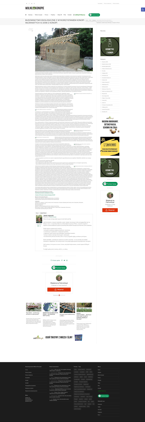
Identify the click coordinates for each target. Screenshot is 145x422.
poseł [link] (90, 399)
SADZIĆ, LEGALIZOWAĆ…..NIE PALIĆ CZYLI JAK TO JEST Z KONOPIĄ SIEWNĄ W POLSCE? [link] (84, 316)
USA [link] (88, 406)
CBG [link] (91, 372)
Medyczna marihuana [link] (106, 91)
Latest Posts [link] (43, 213)
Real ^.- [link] (99, 414)
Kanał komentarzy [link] (29, 400)
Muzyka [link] (103, 93)
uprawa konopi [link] (82, 406)
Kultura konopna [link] (105, 82)
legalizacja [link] (86, 384)
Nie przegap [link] (104, 95)
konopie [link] (76, 381)
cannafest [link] (82, 372)
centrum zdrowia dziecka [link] (79, 374)
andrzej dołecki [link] (81, 369)
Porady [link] (103, 100)
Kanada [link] (83, 379)
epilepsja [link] (76, 376)
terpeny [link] (89, 404)
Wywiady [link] (103, 111)
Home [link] (99, 369)
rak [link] (88, 401)
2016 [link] (75, 369)
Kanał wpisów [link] (28, 398)
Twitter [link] (99, 406)
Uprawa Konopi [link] (105, 109)
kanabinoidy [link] (77, 379)
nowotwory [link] (76, 396)
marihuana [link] (87, 386)
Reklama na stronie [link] (29, 388)
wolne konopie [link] (77, 408)
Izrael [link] (85, 376)
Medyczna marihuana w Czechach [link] (81, 394)
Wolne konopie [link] (39, 14)
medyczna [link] (89, 389)
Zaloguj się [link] (27, 397)
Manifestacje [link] (104, 84)
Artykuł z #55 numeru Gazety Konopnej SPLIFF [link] (45, 195)
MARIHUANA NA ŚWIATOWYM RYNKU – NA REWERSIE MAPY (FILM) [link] (50, 314)
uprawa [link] (75, 406)
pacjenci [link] (81, 399)
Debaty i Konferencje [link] (106, 68)
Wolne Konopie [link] (53, 217)
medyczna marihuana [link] (79, 391)
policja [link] (86, 399)
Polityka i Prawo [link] (105, 98)
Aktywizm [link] (104, 61)
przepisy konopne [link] (82, 401)
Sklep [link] (59, 14)
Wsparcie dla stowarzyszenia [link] (31, 390)
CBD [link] (87, 372)
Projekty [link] (53, 14)
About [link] (37, 213)
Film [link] (103, 70)
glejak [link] (81, 376)
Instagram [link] (100, 412)
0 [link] (31, 31)
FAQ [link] (65, 14)
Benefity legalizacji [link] (105, 66)
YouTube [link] (100, 409)
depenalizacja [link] (90, 374)
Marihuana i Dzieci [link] (105, 89)
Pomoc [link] (47, 14)
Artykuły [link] (30, 14)
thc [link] (93, 404)
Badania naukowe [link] (105, 64)
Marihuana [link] (104, 86)
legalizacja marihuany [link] (79, 386)
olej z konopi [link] (89, 396)
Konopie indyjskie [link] (83, 381)
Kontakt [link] (70, 14)
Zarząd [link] (26, 380)
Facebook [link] (100, 404)
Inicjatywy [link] (104, 73)
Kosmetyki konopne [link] (105, 77)
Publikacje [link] (104, 107)
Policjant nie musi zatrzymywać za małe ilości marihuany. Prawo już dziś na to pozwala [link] (60, 374)
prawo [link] (103, 102)
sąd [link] (85, 404)
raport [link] (92, 401)
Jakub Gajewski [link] (48, 215)
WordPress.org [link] (28, 401)
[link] (143, 9)
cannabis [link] (76, 372)
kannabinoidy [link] (89, 379)
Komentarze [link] (104, 75)
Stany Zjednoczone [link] (78, 404)
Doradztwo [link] (100, 3)
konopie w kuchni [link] (78, 384)
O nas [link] (26, 369)
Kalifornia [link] (90, 376)
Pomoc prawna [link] (116, 3)
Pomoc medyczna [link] (107, 3)
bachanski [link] (88, 369)
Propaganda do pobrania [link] (30, 385)
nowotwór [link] (83, 396)
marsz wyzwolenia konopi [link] (79, 389)
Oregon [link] (75, 399)
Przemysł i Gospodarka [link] (106, 104)
